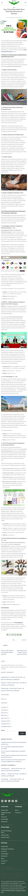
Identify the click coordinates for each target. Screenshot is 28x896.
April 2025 (3, 715)
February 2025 (5, 721)
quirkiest (3, 682)
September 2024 (5, 726)
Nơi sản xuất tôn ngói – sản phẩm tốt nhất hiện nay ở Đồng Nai (13, 678)
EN (25, 2)
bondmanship (4, 688)
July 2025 (3, 707)
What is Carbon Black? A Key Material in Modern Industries (7, 652)
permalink (24, 639)
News (14, 7)
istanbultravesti (5, 677)
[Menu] (2, 2)
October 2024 (5, 723)
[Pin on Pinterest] (18, 635)
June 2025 (4, 710)
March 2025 (4, 718)
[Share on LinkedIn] (20, 635)
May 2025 (3, 712)
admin (21, 17)
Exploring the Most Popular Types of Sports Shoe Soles (22, 652)
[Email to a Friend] (15, 635)
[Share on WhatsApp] (7, 635)
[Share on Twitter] (12, 635)
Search (3, 730)
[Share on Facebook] (10, 635)
